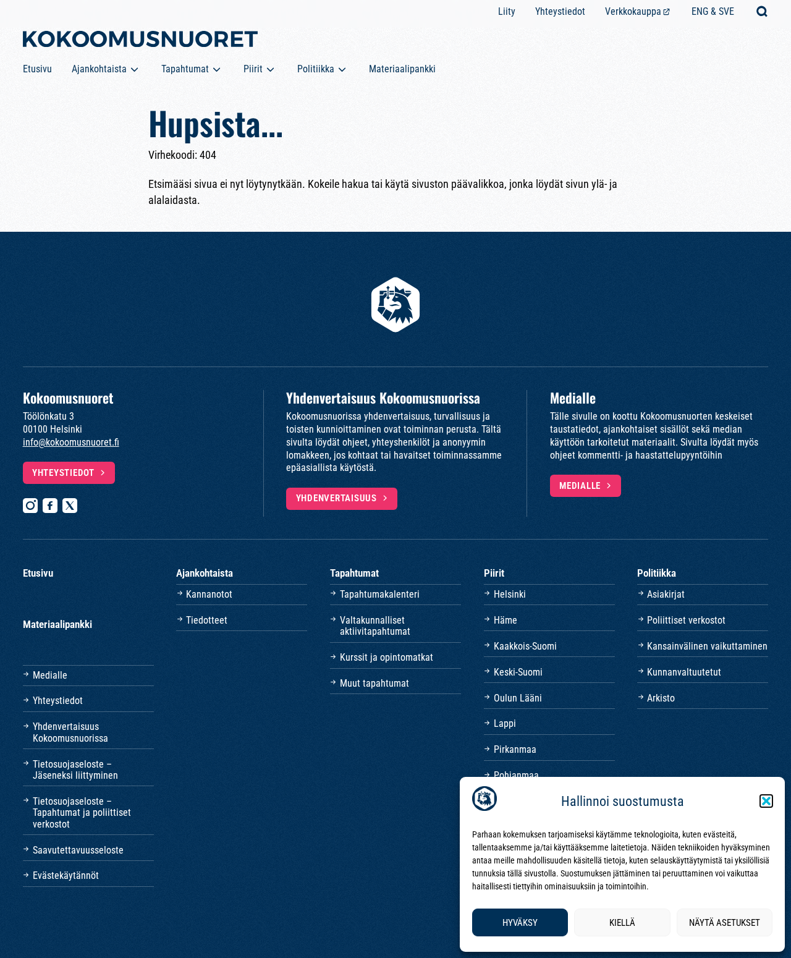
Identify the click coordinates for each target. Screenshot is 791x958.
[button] (766, 801)
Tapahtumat (185, 69)
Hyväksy (520, 922)
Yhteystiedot (560, 11)
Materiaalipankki (402, 69)
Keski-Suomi (518, 672)
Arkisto (661, 698)
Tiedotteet (206, 620)
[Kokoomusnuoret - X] (69, 505)
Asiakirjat (666, 594)
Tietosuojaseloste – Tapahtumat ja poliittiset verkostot (82, 812)
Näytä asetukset (724, 922)
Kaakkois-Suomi (525, 646)
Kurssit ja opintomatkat (386, 657)
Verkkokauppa (633, 11)
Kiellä (622, 922)
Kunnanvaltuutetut (684, 672)
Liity (506, 11)
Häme (505, 620)
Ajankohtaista (99, 69)
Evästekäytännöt (66, 875)
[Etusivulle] (140, 41)
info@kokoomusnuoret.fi (71, 442)
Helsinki (510, 594)
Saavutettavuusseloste (78, 850)
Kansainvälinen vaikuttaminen (707, 646)
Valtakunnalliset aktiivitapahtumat (375, 625)
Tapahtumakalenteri (380, 594)
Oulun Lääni (518, 698)
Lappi (505, 723)
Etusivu (37, 69)
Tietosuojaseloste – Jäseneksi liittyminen (75, 769)
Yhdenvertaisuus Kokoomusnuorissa (70, 732)
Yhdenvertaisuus (336, 498)
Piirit (253, 69)
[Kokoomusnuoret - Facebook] (50, 505)
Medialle (580, 485)
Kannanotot (209, 594)
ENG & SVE (713, 11)
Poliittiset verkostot (686, 620)
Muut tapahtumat (374, 683)
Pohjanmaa (516, 775)
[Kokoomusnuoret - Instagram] (30, 505)
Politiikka (315, 69)
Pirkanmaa (515, 749)
